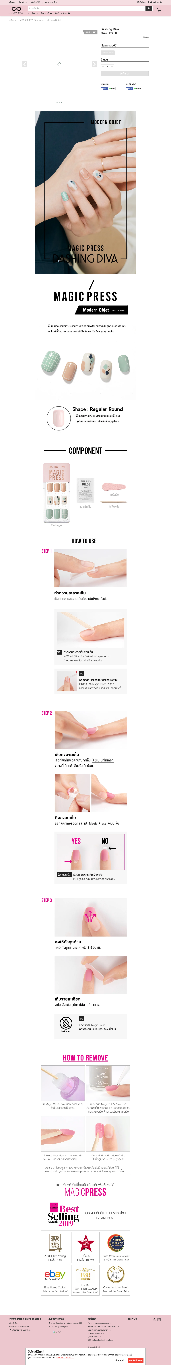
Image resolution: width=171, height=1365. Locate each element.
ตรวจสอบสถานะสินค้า (20, 1327)
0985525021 (98, 1337)
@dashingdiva (63, 1327)
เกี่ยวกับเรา (23, 2)
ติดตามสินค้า (49, 2)
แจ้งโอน (34, 2)
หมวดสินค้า (32, 13)
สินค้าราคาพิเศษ (61, 13)
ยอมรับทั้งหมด (135, 1360)
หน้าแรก (12, 2)
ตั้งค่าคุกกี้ (120, 1360)
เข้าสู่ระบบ (143, 2)
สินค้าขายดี (45, 13)
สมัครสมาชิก (157, 2)
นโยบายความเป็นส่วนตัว (65, 1357)
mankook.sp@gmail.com (104, 1340)
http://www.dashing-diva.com (100, 1323)
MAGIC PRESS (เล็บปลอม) (32, 20)
